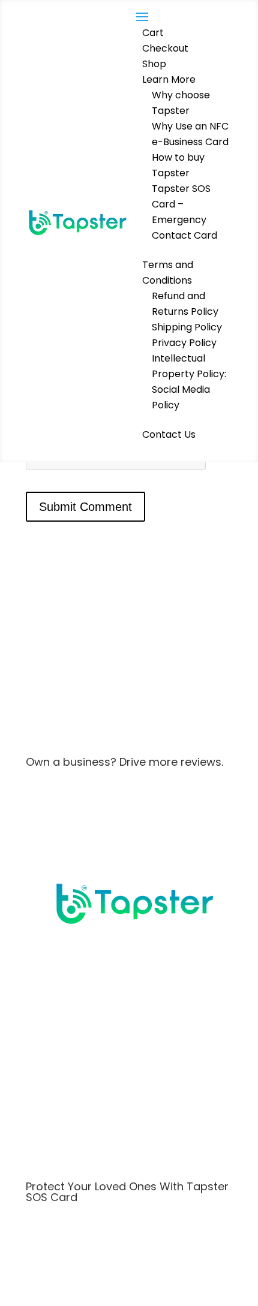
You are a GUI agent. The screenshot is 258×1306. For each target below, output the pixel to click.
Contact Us (169, 434)
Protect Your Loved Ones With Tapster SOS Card (127, 1192)
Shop (154, 64)
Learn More (169, 79)
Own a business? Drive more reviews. (124, 761)
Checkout (165, 48)
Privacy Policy (184, 343)
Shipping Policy (187, 327)
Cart (153, 33)
